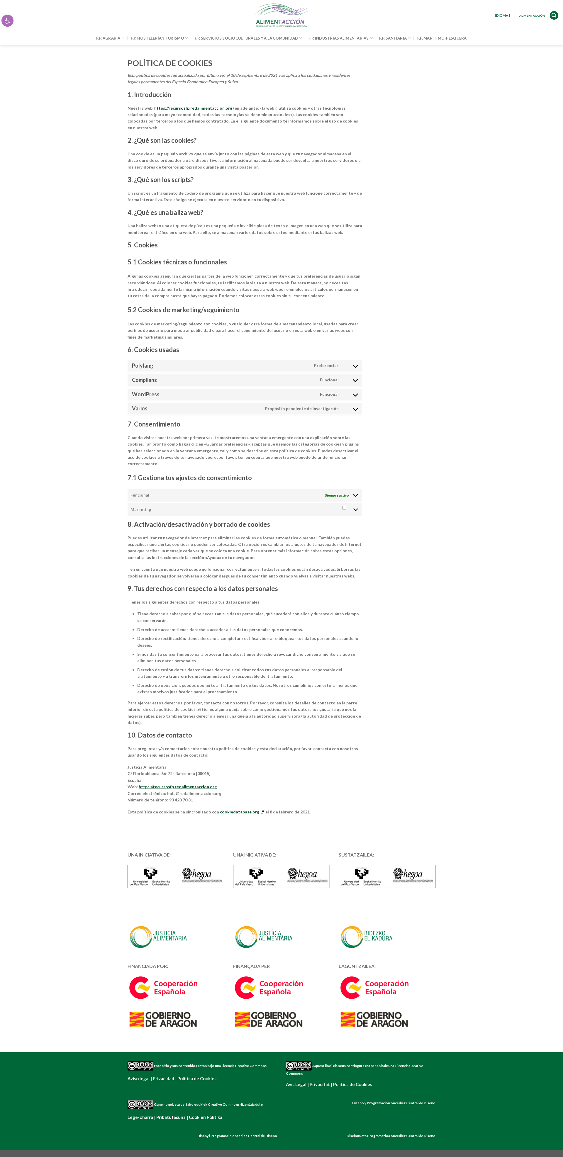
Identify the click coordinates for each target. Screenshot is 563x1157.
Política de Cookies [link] (196, 1078)
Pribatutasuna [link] (171, 1117)
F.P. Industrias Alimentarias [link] (338, 38)
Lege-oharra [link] (140, 1117)
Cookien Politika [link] (205, 1117)
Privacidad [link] (163, 1078)
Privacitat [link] (320, 1084)
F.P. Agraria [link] (108, 38)
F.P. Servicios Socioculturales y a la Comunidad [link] (246, 38)
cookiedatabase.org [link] (239, 811)
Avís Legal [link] (296, 1084)
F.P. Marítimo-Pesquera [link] (442, 38)
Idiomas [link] (503, 15)
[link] (7, 21)
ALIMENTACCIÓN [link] (532, 15)
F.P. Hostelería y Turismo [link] (157, 38)
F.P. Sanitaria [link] (393, 38)
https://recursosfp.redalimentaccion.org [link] (193, 108)
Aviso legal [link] (139, 1078)
